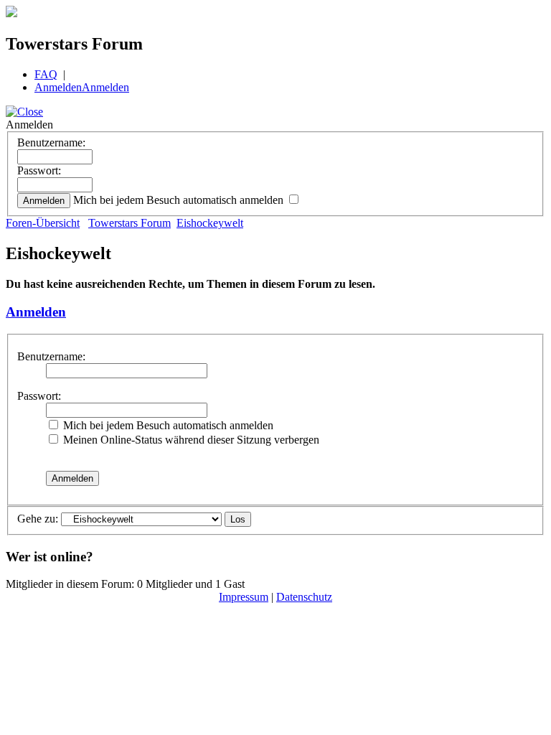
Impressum (243, 597)
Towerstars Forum (129, 223)
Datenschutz (304, 597)
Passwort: (39, 170)
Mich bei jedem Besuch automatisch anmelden (179, 200)
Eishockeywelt (209, 223)
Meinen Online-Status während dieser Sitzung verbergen (189, 440)
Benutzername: (51, 142)
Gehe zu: (37, 518)
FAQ (45, 74)
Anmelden (58, 87)
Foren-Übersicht (43, 223)
